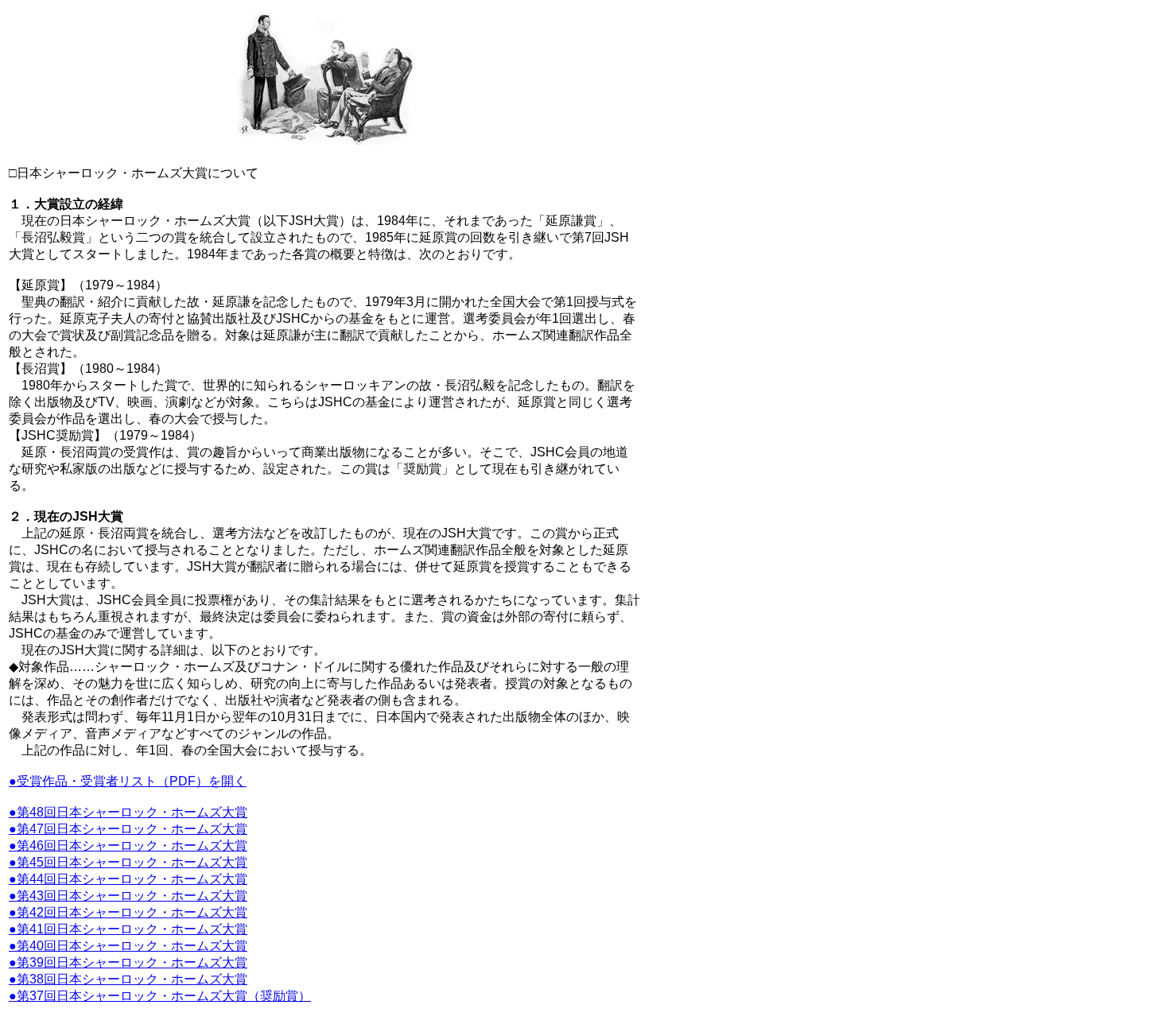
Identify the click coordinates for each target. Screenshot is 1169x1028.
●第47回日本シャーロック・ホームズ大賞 (128, 829)
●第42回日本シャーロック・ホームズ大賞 (128, 912)
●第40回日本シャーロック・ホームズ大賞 (128, 945)
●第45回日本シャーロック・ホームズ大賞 (128, 862)
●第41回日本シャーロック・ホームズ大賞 (128, 929)
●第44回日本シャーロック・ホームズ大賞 (128, 879)
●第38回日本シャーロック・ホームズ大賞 (128, 979)
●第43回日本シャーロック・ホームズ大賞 (128, 895)
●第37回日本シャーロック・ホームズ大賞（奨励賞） (160, 996)
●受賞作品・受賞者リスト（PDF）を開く (128, 781)
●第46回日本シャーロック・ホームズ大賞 (128, 845)
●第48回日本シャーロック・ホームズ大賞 (128, 812)
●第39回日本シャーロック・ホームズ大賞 (128, 962)
